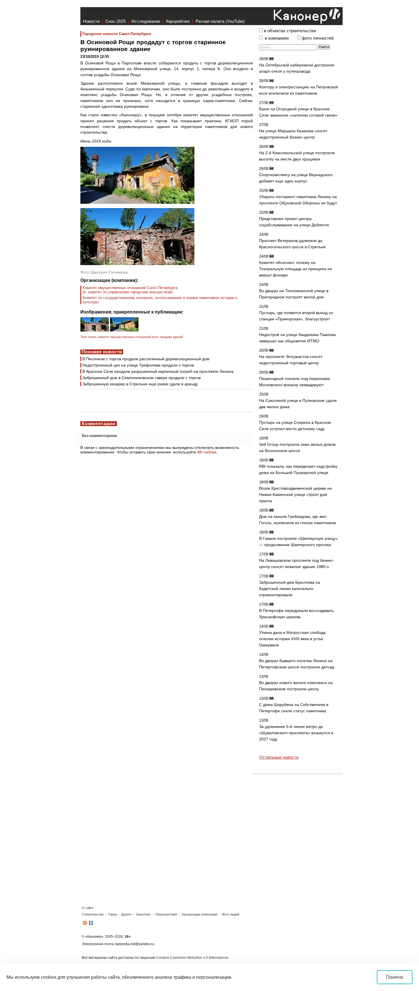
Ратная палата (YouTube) (220, 21)
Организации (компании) (199, 914)
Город (112, 914)
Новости (91, 21)
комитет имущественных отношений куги (128, 337)
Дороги (126, 914)
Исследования (145, 21)
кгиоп (92, 337)
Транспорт (143, 914)
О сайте (87, 907)
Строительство (93, 914)
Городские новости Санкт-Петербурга (116, 34)
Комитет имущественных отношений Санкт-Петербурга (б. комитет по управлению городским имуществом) (130, 290)
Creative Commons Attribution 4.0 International (192, 958)
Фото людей (230, 914)
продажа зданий (171, 337)
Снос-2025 (115, 21)
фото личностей (317, 38)
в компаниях (277, 38)
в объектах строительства (290, 31)
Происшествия (166, 914)
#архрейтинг (178, 21)
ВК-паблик (206, 452)
